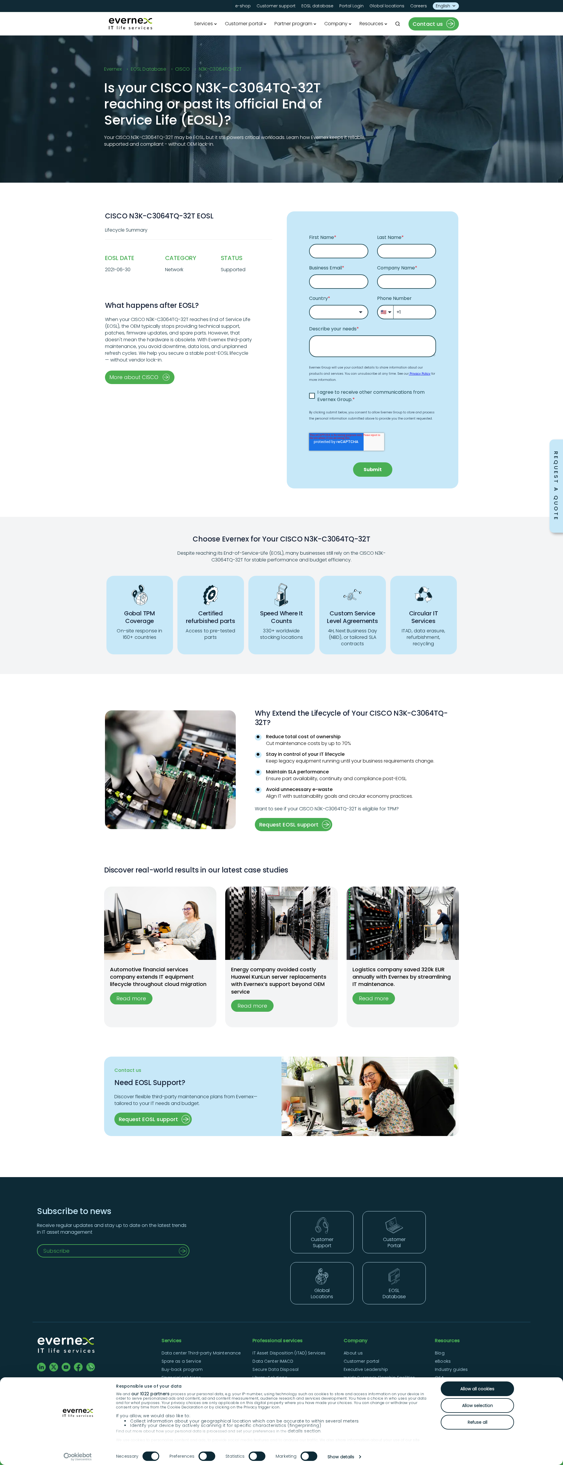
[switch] (207, 1456)
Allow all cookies (477, 1389)
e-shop (243, 6)
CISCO (182, 69)
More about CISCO (133, 377)
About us (353, 1353)
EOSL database (317, 6)
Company (335, 23)
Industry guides (451, 1369)
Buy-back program (182, 1369)
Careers (418, 6)
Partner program (293, 23)
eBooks (443, 1361)
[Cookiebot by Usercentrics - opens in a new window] (78, 1457)
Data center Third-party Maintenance (201, 1353)
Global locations (386, 6)
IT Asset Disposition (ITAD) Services (288, 1353)
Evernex (113, 69)
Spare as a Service (181, 1361)
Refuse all (477, 1422)
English (443, 6)
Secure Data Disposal (275, 1369)
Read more (131, 998)
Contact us (428, 24)
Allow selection (477, 1405)
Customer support (276, 6)
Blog (440, 1353)
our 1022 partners (150, 1394)
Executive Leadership (366, 1369)
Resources (371, 23)
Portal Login (351, 6)
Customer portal (243, 23)
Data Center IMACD (272, 1361)
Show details (341, 1457)
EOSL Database (148, 69)
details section (304, 1431)
